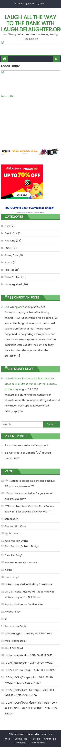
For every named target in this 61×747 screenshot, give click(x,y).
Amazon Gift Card (15, 526)
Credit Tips (11, 233)
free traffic (7, 96)
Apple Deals (11, 533)
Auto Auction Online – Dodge (22, 546)
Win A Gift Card (14, 648)
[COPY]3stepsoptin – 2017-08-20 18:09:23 (29, 662)
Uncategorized (13, 284)
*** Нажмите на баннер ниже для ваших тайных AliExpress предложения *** (30, 483)
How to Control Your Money (21, 562)
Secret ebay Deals (15, 626)
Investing (10, 240)
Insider (8, 569)
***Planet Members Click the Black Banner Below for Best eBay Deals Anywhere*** (29, 509)
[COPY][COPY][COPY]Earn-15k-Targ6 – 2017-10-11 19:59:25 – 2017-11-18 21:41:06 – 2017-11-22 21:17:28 (31, 708)
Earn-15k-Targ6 (14, 555)
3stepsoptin (11, 519)
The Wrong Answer (16, 307)
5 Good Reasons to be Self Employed (26, 445)
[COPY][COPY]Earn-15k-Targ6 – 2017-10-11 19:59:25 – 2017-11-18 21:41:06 (29, 692)
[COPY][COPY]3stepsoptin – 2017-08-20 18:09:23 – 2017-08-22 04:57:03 (29, 680)
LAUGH (8, 248)
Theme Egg (45, 734)
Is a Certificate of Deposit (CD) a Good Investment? (28, 455)
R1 (6, 619)
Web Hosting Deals (16, 641)
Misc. (8, 738)
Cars (7, 226)
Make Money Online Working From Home (29, 584)
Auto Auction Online (16, 540)
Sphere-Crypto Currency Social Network (28, 633)
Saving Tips (11, 255)
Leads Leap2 (12, 577)
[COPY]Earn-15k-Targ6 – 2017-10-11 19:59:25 (30, 670)
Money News (24, 369)
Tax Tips (9, 269)
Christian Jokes (26, 297)
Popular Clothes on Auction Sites (24, 604)
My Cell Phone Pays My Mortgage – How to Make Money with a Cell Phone (30, 594)
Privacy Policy (13, 611)
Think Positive (13, 277)
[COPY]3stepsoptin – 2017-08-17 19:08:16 (28, 655)
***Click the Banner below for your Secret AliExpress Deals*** (29, 496)
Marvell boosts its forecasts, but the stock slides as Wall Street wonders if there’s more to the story (31, 384)
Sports (8, 262)
